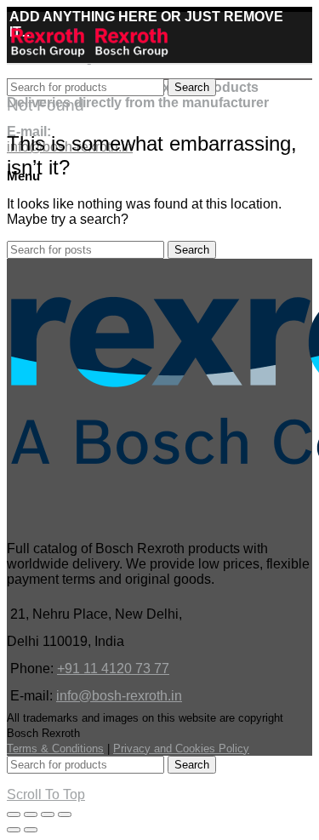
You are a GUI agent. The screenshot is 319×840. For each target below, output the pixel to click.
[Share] (30, 814)
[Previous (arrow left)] (13, 829)
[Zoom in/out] (64, 814)
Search (191, 87)
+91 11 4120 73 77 (113, 668)
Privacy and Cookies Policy (181, 748)
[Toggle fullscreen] (47, 814)
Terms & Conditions (55, 748)
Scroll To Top (46, 794)
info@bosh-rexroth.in (119, 696)
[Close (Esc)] (13, 814)
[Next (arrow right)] (30, 829)
